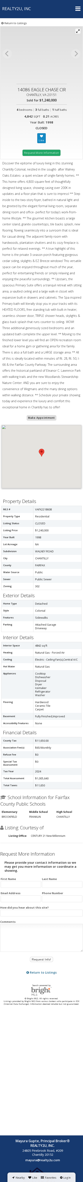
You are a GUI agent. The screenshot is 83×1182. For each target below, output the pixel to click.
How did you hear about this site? (24, 907)
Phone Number (52, 893)
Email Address (10, 893)
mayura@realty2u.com (42, 1160)
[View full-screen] (77, 31)
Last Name (49, 879)
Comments (8, 922)
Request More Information (41, 153)
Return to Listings (15, 23)
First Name (8, 879)
